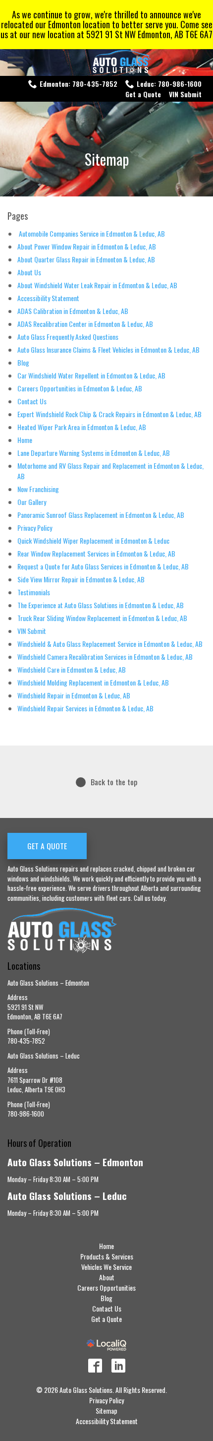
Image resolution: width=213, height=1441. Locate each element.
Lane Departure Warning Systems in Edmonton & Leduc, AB (93, 452)
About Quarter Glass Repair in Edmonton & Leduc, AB (86, 259)
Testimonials (33, 592)
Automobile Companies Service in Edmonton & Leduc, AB (91, 233)
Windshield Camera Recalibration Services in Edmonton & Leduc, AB (105, 656)
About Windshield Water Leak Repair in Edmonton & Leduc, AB (97, 285)
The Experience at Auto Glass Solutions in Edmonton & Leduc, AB (100, 605)
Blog (23, 362)
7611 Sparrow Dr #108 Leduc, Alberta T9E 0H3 (36, 1085)
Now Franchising (38, 489)
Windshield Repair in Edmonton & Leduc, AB (73, 695)
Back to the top (114, 782)
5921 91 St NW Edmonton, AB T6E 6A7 (34, 1012)
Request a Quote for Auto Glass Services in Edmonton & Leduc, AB (103, 566)
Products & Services (106, 1256)
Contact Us (32, 401)
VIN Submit (185, 94)
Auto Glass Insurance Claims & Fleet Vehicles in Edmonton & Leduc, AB (108, 349)
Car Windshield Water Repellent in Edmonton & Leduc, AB (91, 375)
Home (24, 440)
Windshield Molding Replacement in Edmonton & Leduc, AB (93, 682)
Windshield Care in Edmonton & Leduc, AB (71, 669)
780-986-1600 (25, 1114)
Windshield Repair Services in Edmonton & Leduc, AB (85, 708)
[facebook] (95, 1366)
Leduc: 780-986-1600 (169, 83)
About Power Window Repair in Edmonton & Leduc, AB (86, 246)
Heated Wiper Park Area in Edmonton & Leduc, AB (81, 427)
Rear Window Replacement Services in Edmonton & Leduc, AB (96, 553)
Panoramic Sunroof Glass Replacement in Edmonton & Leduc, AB (100, 514)
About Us (29, 272)
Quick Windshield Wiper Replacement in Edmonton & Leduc (93, 540)
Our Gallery (31, 502)
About (106, 1277)
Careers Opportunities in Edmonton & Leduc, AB (79, 388)
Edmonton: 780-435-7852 (78, 83)
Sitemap (107, 159)
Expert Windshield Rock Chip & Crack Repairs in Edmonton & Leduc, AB (109, 414)
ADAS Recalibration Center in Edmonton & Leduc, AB (85, 323)
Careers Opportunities (106, 1287)
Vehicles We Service (106, 1266)
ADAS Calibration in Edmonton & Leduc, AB (72, 311)
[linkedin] (118, 1366)
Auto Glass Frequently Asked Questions (67, 336)
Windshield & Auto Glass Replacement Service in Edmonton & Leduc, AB (110, 643)
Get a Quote (143, 94)
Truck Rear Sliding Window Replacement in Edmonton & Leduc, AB (102, 618)
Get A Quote (47, 846)
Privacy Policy (34, 527)
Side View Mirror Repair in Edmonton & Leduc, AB (81, 579)
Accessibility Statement (48, 298)
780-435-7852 (26, 1041)
